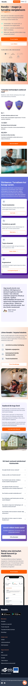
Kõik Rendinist (4, 645)
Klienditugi (3, 632)
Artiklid (2, 639)
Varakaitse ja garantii (6, 624)
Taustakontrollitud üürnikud (8, 629)
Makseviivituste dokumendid (8, 663)
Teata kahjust (4, 660)
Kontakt (3, 657)
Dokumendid (4, 655)
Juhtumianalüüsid (5, 642)
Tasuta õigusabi (5, 627)
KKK (2, 652)
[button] (14, 470)
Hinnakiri (3, 621)
